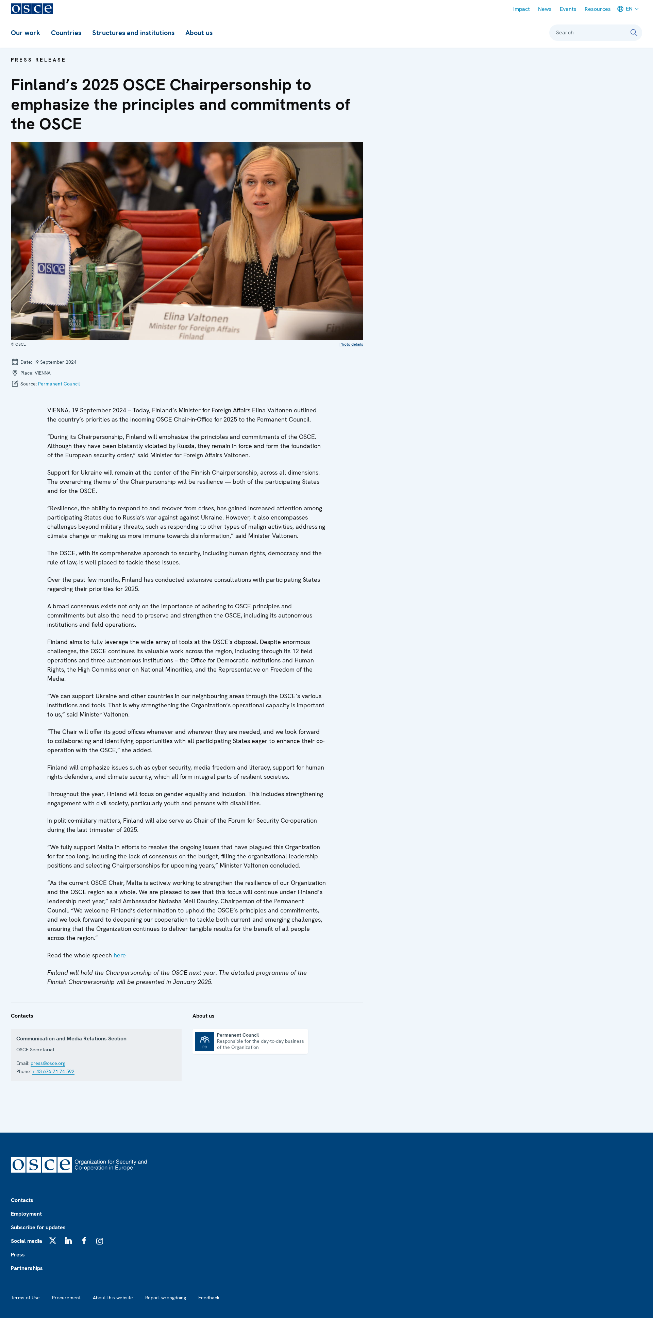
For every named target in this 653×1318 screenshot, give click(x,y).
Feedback (208, 1298)
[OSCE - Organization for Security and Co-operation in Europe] (32, 8)
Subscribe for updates (38, 1227)
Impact (521, 9)
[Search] (634, 32)
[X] (53, 1240)
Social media (26, 1241)
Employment (26, 1213)
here (120, 955)
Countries (66, 32)
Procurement (66, 1298)
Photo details (351, 344)
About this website (113, 1298)
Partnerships (27, 1268)
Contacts (22, 1200)
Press (18, 1254)
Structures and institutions (133, 32)
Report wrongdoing (165, 1298)
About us (199, 32)
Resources (598, 9)
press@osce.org (48, 1063)
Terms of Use (25, 1298)
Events (568, 9)
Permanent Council (59, 384)
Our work (25, 32)
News (545, 9)
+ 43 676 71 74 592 (53, 1071)
